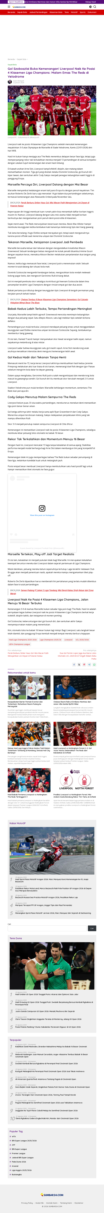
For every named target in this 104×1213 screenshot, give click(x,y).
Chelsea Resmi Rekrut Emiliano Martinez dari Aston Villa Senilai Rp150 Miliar (72, 703)
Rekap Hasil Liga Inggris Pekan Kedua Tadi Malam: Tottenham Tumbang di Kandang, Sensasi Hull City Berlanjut (29, 750)
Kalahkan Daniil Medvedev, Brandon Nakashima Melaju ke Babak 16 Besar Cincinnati (51, 1046)
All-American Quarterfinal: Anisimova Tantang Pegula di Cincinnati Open (45, 1079)
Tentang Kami (66, 1203)
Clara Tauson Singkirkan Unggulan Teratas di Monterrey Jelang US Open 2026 (48, 1019)
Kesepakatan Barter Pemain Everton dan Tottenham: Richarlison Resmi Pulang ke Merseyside (25, 704)
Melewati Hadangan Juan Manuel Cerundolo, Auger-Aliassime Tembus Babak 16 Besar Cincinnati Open (51, 1055)
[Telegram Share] (89, 665)
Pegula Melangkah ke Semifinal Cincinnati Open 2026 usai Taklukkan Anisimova (48, 1103)
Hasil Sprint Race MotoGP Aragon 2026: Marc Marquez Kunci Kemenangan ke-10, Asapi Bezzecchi (51, 880)
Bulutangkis (17, 1174)
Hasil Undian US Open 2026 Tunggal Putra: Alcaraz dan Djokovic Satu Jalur (46, 994)
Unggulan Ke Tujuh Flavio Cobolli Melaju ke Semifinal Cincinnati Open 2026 (46, 1110)
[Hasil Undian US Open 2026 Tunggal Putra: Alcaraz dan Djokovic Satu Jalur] (52, 966)
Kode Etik (40, 1203)
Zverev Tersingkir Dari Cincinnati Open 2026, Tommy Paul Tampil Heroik (45, 1095)
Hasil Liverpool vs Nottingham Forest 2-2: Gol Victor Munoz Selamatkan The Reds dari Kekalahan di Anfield (73, 750)
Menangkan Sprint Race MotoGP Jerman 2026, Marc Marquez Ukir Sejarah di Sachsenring (53, 913)
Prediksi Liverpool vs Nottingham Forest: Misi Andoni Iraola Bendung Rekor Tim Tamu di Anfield (75, 795)
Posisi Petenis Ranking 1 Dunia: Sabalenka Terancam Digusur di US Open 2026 (48, 1027)
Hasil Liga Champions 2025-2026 (23, 640)
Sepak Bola (12, 64)
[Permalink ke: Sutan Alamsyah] (10, 81)
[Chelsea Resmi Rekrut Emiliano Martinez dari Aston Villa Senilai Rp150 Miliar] (75, 688)
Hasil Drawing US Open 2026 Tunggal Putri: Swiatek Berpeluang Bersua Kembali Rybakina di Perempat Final (54, 1003)
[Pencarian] (94, 7)
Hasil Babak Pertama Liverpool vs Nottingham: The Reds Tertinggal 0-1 (27, 795)
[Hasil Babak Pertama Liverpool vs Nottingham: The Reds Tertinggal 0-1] (29, 780)
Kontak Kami (51, 1203)
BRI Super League (19, 1149)
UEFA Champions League (19, 644)
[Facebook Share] (74, 665)
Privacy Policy (27, 1203)
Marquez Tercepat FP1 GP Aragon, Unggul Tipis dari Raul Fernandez (43, 905)
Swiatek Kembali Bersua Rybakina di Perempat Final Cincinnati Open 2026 (46, 1063)
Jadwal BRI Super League (22, 1157)
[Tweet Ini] (79, 665)
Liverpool (68, 640)
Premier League (18, 1153)
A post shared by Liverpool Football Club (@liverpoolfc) (42, 548)
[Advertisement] (52, 36)
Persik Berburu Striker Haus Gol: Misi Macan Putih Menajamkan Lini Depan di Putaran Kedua (28, 653)
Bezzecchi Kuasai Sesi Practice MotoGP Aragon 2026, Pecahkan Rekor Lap (46, 897)
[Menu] (9, 7)
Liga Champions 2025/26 (50, 640)
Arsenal (15, 1166)
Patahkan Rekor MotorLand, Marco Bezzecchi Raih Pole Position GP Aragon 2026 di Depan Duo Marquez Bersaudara (53, 889)
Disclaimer (79, 1203)
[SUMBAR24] (18, 7)
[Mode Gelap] (90, 7)
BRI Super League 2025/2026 (24, 1141)
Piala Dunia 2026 (19, 1162)
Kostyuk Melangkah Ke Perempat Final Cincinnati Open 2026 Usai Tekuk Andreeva (49, 1071)
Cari (9, 924)
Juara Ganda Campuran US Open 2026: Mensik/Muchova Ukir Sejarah (45, 1011)
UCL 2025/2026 (82, 640)
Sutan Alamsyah (18, 81)
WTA (14, 1136)
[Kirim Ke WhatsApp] (94, 665)
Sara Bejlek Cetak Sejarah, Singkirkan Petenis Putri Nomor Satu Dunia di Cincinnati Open (52, 1087)
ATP (13, 1145)
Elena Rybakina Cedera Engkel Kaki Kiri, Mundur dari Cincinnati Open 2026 (47, 1118)
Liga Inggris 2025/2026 (22, 1170)
